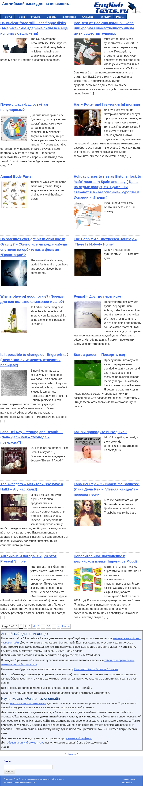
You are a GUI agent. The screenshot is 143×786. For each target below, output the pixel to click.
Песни (21, 16)
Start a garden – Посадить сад (99, 355)
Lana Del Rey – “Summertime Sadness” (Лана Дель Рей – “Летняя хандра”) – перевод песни (107, 489)
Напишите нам (128, 779)
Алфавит (87, 16)
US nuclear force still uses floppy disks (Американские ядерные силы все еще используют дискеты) (34, 28)
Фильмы (36, 16)
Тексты (7, 16)
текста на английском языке (28, 703)
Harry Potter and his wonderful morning (107, 104)
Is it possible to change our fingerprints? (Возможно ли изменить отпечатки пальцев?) (34, 360)
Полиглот (105, 16)
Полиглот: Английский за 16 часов (96, 669)
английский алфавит (79, 738)
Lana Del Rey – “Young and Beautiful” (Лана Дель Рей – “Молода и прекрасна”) (31, 437)
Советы (51, 16)
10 (48, 626)
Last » (66, 626)
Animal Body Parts (15, 176)
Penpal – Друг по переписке (97, 296)
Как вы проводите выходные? (100, 432)
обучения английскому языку (25, 742)
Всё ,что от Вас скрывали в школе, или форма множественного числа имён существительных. (104, 28)
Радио (120, 16)
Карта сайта (127, 782)
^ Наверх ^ (71, 754)
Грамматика (69, 16)
